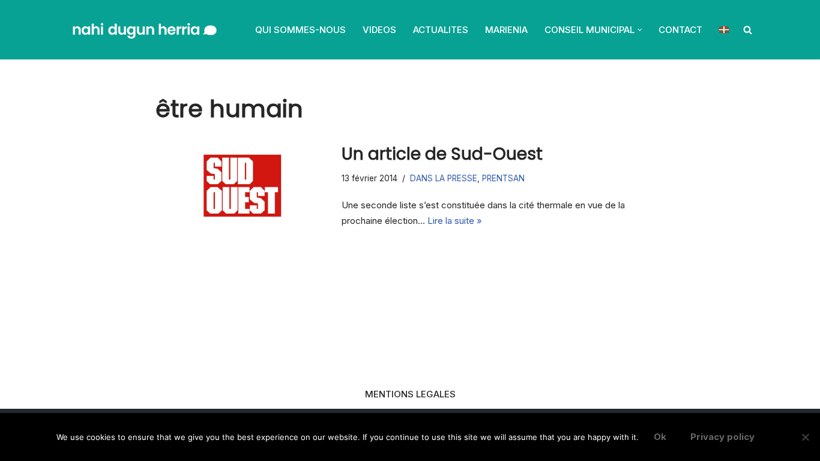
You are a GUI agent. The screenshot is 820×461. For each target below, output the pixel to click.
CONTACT (680, 29)
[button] (640, 30)
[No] (805, 437)
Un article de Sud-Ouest (442, 154)
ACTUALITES (440, 29)
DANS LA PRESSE (443, 178)
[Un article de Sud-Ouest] (242, 185)
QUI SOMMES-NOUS (300, 29)
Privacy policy (722, 436)
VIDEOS (379, 29)
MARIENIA (506, 29)
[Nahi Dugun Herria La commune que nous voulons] (143, 30)
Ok (660, 436)
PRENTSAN (503, 178)
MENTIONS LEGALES (410, 394)
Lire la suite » (454, 220)
